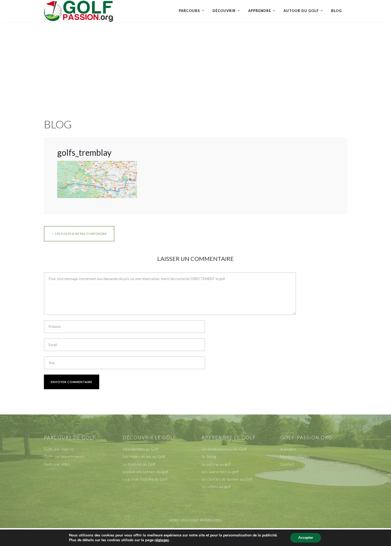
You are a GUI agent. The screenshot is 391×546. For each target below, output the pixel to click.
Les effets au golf (216, 486)
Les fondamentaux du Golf (224, 449)
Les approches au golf (220, 471)
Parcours (189, 11)
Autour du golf (301, 11)
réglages (162, 540)
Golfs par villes (57, 464)
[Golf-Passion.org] (78, 11)
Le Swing (209, 456)
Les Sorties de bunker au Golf (227, 479)
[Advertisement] (195, 64)
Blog (336, 11)
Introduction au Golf (140, 449)
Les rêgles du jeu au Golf (144, 456)
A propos (288, 449)
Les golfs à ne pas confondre (81, 233)
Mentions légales (294, 456)
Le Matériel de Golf (139, 464)
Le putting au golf (216, 464)
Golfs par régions (59, 449)
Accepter (305, 537)
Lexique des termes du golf (145, 471)
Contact (287, 464)
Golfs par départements (64, 456)
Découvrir (224, 11)
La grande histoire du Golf (145, 479)
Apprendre (259, 11)
